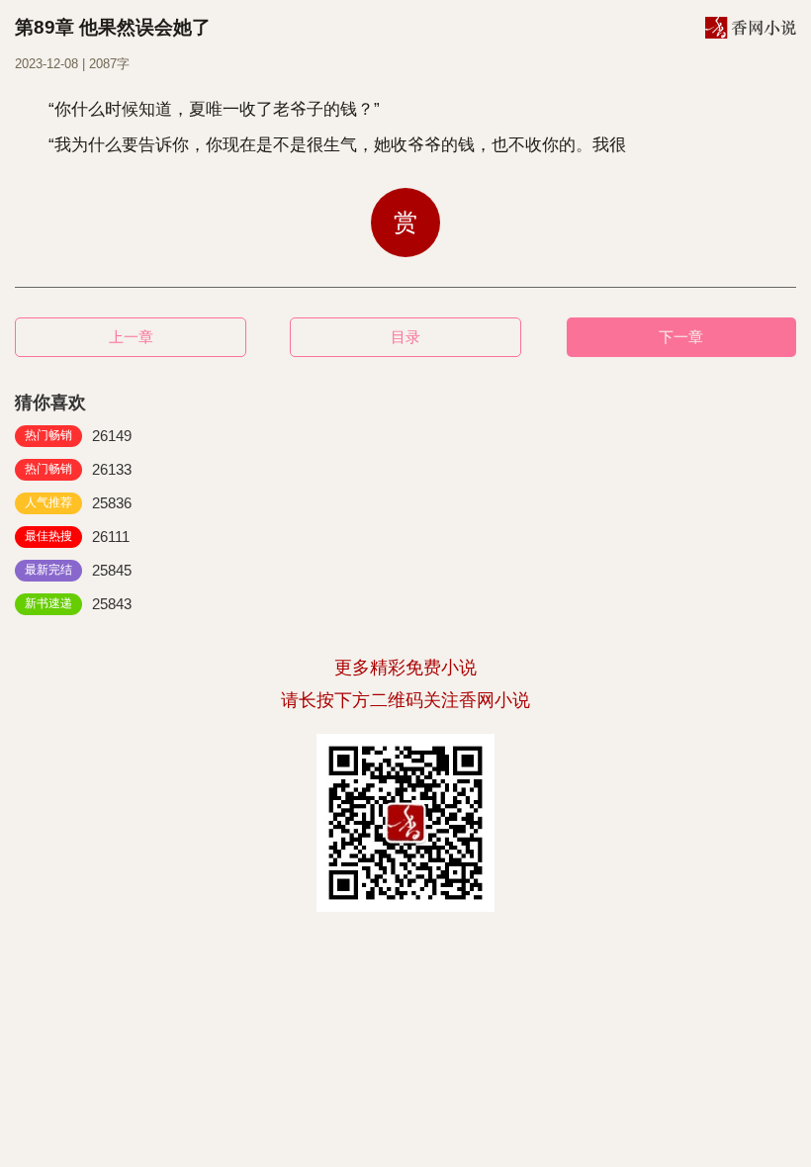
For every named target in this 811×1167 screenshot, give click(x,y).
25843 (78, 603)
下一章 (681, 336)
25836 (78, 502)
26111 (77, 536)
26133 (78, 469)
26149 (78, 435)
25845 (78, 570)
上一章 (131, 336)
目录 (405, 336)
